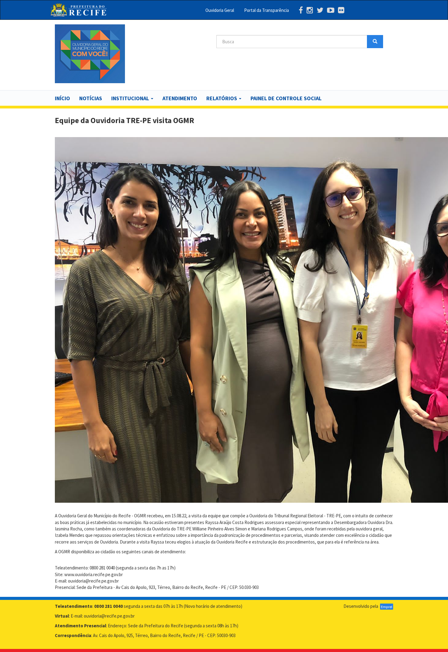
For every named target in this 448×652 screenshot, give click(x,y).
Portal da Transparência (266, 10)
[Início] (90, 53)
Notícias (90, 98)
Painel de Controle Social (286, 98)
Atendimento (179, 98)
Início (62, 98)
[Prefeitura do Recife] (78, 9)
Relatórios (222, 98)
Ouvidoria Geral (219, 10)
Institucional (130, 98)
